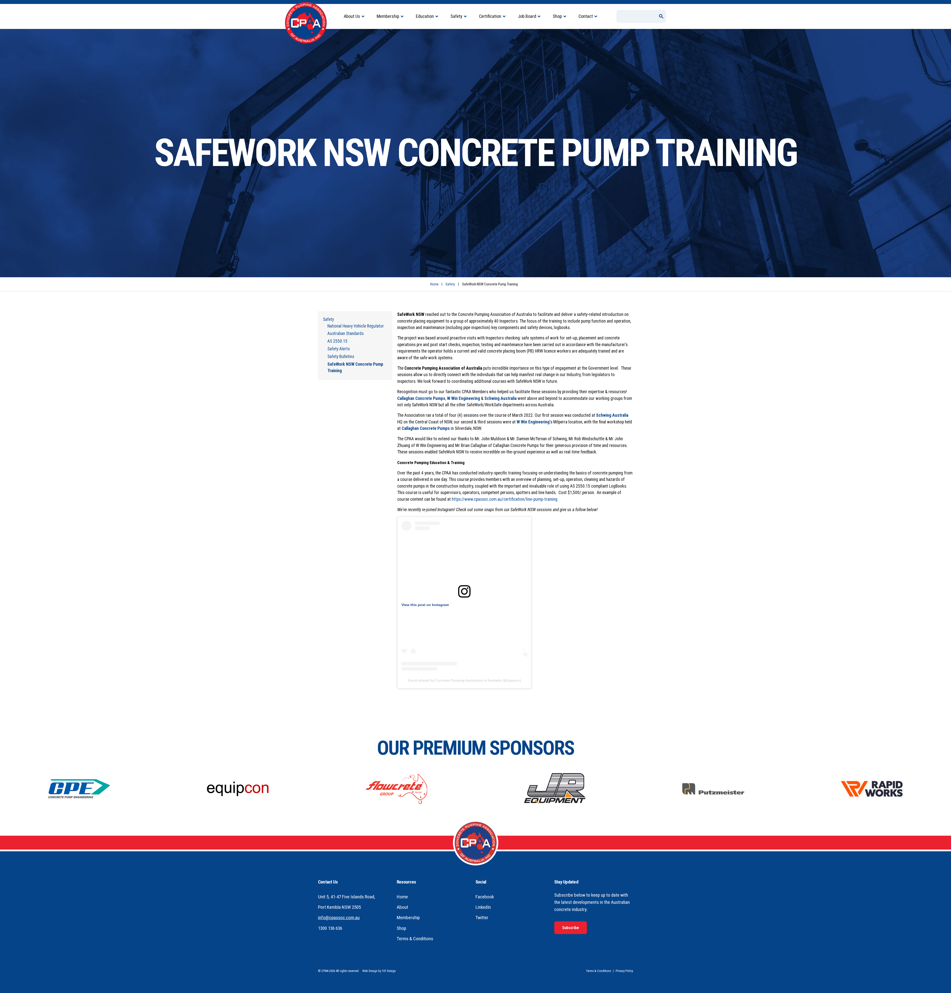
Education (425, 16)
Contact (586, 16)
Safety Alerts (338, 348)
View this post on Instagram (425, 605)
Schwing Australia (501, 398)
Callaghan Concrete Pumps (421, 398)
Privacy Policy (624, 971)
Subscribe (570, 927)
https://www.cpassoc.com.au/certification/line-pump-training (504, 499)
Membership (388, 16)
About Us (352, 16)
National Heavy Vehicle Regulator (355, 326)
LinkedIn (483, 907)
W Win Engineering (463, 398)
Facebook (485, 897)
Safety (456, 16)
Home (434, 284)
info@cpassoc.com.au (339, 917)
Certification (490, 16)
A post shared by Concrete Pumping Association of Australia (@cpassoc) (464, 680)
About (402, 907)
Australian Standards (345, 333)
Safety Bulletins (340, 356)
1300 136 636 (330, 928)
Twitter (482, 917)
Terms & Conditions (415, 938)
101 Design (389, 971)
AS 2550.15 (337, 341)
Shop (557, 16)
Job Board (527, 16)
